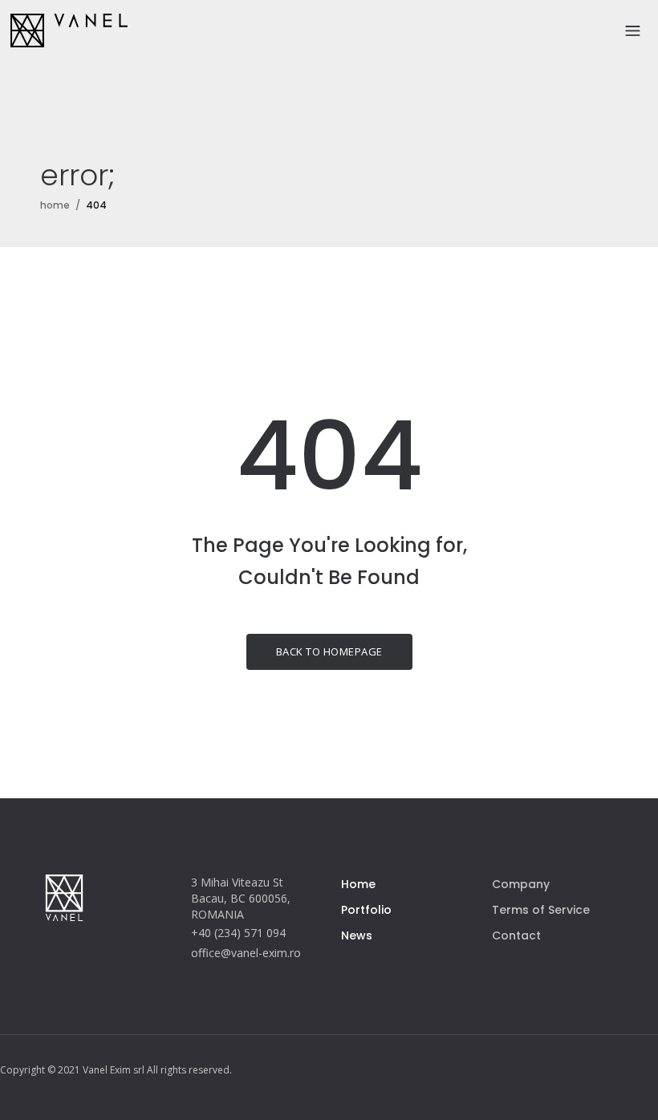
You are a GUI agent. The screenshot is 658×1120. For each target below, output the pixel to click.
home (55, 205)
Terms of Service (541, 910)
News (356, 935)
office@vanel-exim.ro (246, 952)
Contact (516, 935)
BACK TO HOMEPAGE (329, 651)
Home (358, 884)
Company (521, 884)
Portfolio (366, 910)
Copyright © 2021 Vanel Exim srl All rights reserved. (116, 1070)
